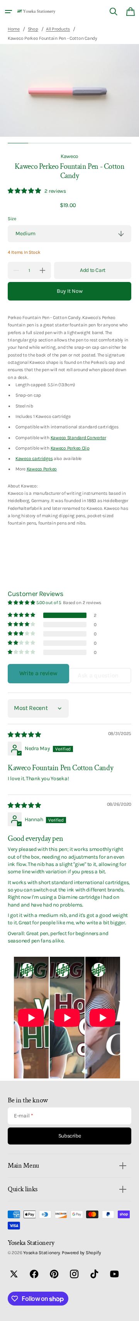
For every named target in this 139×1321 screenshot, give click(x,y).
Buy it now (70, 291)
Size (12, 218)
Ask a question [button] (98, 675)
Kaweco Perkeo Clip (70, 448)
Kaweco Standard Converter (78, 437)
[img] (25, 735)
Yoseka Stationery (41, 1252)
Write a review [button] (38, 673)
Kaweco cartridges (34, 458)
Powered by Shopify (81, 1252)
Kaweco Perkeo (42, 469)
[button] (8, 11)
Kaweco (69, 156)
